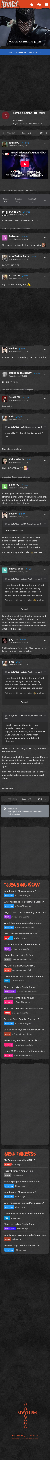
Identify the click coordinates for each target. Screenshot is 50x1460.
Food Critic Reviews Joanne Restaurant (23, 1008)
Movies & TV (36, 123)
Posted (18, 145)
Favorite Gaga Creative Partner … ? (21, 1018)
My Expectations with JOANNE (19, 965)
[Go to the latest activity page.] (31, 4)
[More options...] (45, 144)
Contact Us (32, 1435)
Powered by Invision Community (25, 1438)
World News (21, 937)
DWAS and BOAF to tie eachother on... (23, 944)
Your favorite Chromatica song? (20, 890)
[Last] (46, 133)
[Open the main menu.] (46, 4)
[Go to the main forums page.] (39, 4)
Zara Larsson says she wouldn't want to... (25, 1029)
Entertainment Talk (25, 927)
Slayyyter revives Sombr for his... (20, 986)
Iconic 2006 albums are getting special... (24, 1050)
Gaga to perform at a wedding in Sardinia (25, 912)
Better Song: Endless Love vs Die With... (24, 1040)
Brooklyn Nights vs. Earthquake (20, 997)
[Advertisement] (25, 81)
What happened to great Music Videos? (24, 901)
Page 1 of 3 (27, 132)
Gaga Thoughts (24, 895)
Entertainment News (28, 991)
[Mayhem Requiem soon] (25, 28)
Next (41, 132)
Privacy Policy (18, 1435)
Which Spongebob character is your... (23, 922)
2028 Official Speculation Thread (20, 933)
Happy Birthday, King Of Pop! (18, 954)
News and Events (21, 916)
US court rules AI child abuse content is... (25, 976)
